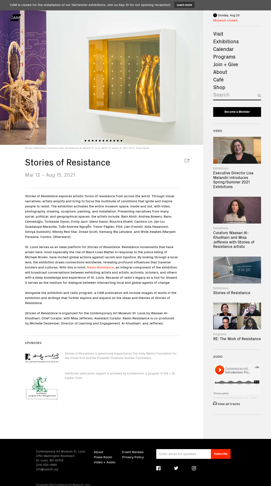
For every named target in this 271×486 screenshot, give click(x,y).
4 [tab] (92, 140)
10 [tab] (114, 140)
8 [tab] (107, 140)
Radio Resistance (100, 267)
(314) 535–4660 (46, 464)
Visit (218, 33)
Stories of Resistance (260, 398)
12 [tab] (121, 140)
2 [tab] (85, 140)
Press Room (103, 456)
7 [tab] (103, 140)
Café (218, 79)
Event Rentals (133, 451)
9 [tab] (110, 140)
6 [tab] (100, 140)
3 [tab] (89, 140)
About (220, 71)
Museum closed (225, 20)
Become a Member (237, 111)
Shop (219, 87)
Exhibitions (226, 41)
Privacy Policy (133, 456)
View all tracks (228, 403)
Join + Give (225, 64)
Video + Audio (104, 461)
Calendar (223, 48)
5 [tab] (96, 140)
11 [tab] (118, 140)
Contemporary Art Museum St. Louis (230, 398)
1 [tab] (82, 140)
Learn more (184, 5)
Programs (224, 56)
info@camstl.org (47, 469)
